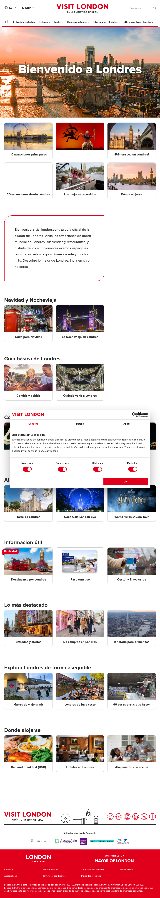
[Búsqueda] (155, 7)
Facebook (152, 816)
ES (10, 8)
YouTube (118, 816)
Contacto (8, 869)
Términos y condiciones (54, 876)
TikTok (110, 816)
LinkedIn (135, 816)
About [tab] (126, 423)
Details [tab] (80, 423)
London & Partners (38, 858)
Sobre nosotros (50, 869)
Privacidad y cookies (91, 876)
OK (125, 481)
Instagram (127, 816)
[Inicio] (6, 22)
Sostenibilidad (126, 869)
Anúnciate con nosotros (92, 869)
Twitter (144, 816)
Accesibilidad (10, 876)
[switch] (62, 469)
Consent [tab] (33, 423)
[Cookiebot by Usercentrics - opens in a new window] (134, 414)
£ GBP (26, 8)
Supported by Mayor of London (114, 858)
